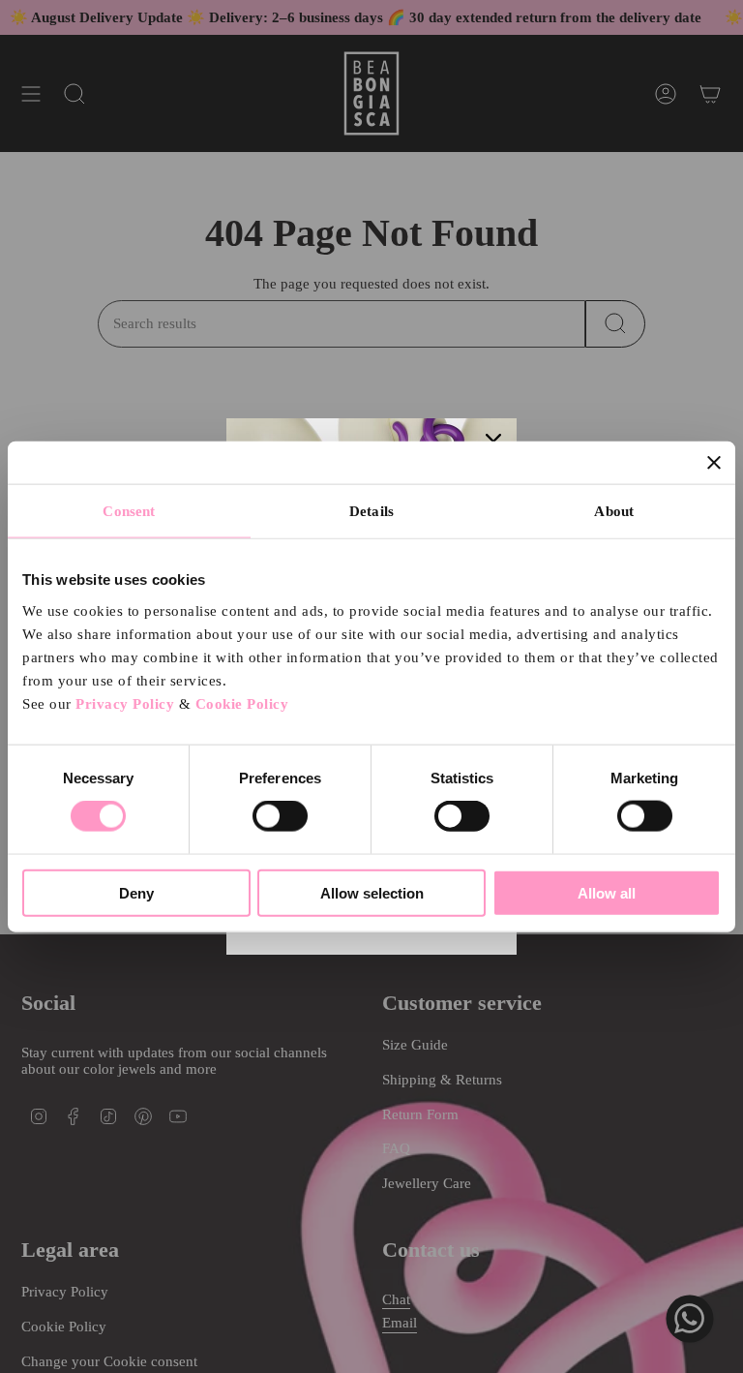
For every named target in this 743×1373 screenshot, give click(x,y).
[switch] (280, 816)
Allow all (607, 892)
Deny (136, 892)
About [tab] (614, 511)
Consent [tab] (129, 511)
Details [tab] (371, 511)
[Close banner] (714, 463)
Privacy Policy (124, 703)
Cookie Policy (242, 703)
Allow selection (372, 892)
